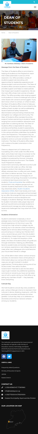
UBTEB (3, 374)
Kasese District (6, 377)
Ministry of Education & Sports (10, 371)
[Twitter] (9, 356)
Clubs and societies (15, 182)
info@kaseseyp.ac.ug (12, 391)
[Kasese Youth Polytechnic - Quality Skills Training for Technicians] (7, 5)
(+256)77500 (9, 394)
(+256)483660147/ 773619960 (15, 387)
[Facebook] (3, 356)
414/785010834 (20, 394)
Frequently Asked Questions (10, 367)
